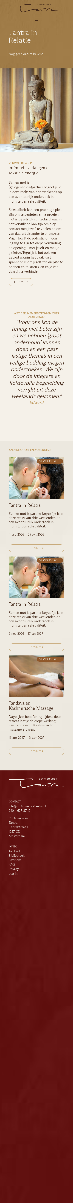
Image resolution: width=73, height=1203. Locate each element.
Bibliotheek (17, 856)
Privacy (14, 869)
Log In (13, 873)
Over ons (15, 860)
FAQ (12, 864)
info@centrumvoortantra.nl (27, 806)
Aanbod (14, 851)
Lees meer (21, 282)
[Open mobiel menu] (36, 19)
